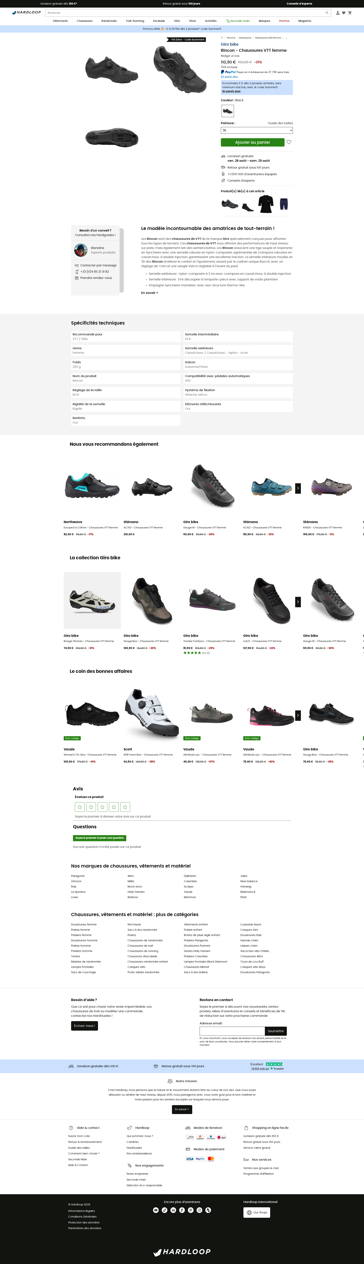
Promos (284, 21)
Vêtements (60, 21)
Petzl (243, 897)
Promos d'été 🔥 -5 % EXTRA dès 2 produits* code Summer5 (182, 29)
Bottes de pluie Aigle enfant (202, 935)
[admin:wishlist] (288, 142)
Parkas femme (80, 930)
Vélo (177, 21)
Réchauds (134, 924)
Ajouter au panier (252, 142)
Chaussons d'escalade (142, 956)
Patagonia (77, 876)
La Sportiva (78, 892)
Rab (73, 886)
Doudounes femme (84, 924)
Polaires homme (81, 951)
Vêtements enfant (196, 924)
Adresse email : (211, 1023)
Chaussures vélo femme (268, 38)
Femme (231, 38)
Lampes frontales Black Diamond (205, 961)
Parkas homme (81, 946)
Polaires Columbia (195, 956)
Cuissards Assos (250, 924)
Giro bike (229, 44)
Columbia (190, 881)
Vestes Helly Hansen (197, 951)
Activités (211, 21)
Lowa (74, 897)
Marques (264, 21)
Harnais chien (249, 940)
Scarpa (188, 886)
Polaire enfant (193, 930)
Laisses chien (249, 946)
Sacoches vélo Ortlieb (254, 951)
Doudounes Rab (250, 935)
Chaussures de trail (140, 946)
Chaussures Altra (251, 956)
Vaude (188, 892)
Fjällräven (190, 876)
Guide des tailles (280, 123)
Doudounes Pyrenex (197, 946)
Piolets (132, 935)
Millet (131, 881)
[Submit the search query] (327, 13)
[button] (112, 69)
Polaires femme (81, 935)
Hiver (192, 21)
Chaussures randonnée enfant (148, 961)
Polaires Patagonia (196, 940)
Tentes (75, 956)
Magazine (304, 21)
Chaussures (84, 21)
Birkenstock (247, 892)
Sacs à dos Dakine (196, 972)
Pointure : (228, 123)
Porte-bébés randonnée (143, 972)
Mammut (190, 897)
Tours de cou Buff (252, 961)
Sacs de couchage (83, 972)
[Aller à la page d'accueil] (224, 37)
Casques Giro (249, 930)
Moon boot (135, 886)
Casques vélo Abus (252, 967)
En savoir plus (231, 91)
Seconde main (240, 21)
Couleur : (232, 100)
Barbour (133, 897)
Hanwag (245, 886)
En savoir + (149, 292)
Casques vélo (136, 967)
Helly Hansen (136, 892)
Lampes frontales (82, 967)
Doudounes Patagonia (255, 972)
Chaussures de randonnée (145, 940)
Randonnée (109, 21)
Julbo (243, 876)
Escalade (159, 21)
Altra (130, 876)
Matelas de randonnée (86, 961)
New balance (249, 881)
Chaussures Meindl (196, 967)
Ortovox (76, 881)
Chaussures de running (143, 951)
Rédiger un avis (230, 56)
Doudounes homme (84, 940)
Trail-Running (135, 21)
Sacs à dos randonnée (142, 930)
